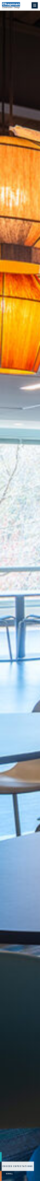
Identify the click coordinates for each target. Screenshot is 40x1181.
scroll (9, 1174)
